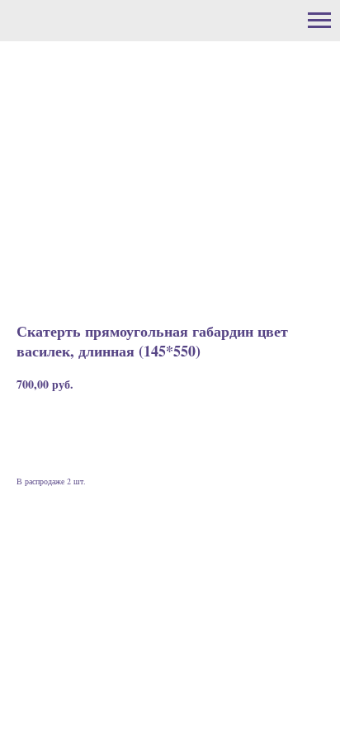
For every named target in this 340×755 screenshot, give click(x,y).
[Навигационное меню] (319, 20)
